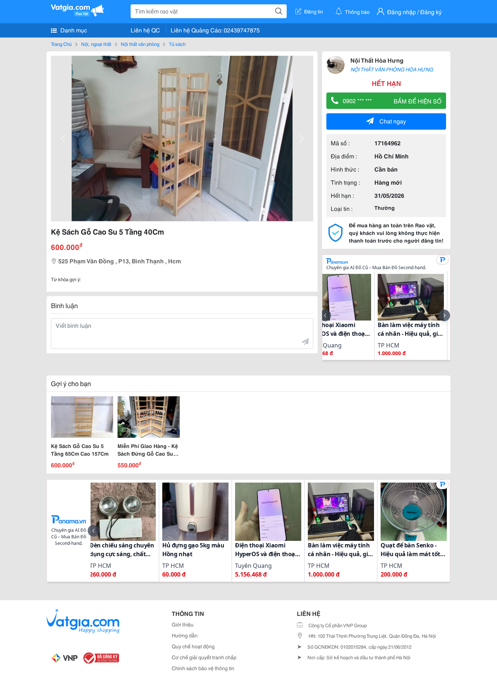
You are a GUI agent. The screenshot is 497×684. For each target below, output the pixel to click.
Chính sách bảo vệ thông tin (203, 668)
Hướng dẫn (185, 635)
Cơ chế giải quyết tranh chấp (204, 657)
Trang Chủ (61, 43)
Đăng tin (313, 11)
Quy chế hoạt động (193, 646)
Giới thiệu (183, 624)
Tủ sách (177, 43)
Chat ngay (392, 121)
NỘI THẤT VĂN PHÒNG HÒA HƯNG (391, 69)
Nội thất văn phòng (140, 43)
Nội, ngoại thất (96, 43)
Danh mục (73, 29)
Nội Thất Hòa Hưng (376, 60)
